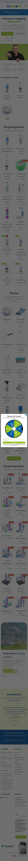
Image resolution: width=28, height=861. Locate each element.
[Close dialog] (26, 415)
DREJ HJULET (14, 442)
